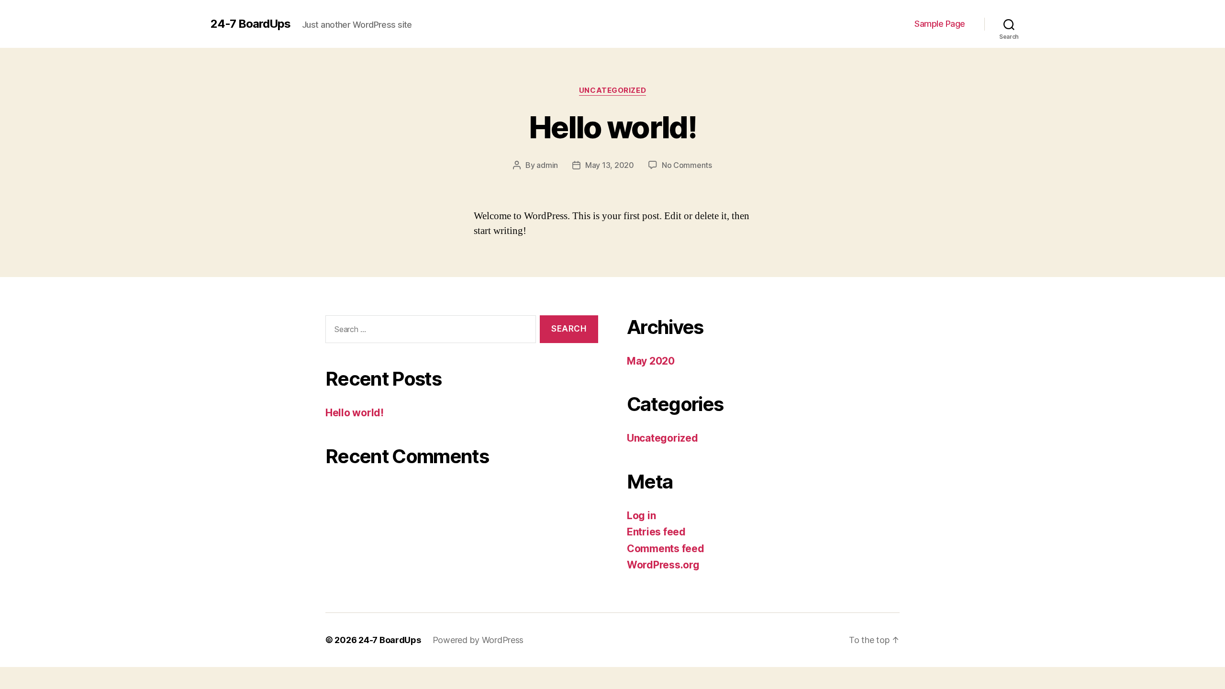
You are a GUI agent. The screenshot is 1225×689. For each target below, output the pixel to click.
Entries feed (656, 532)
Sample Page (939, 24)
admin (547, 165)
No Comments (687, 165)
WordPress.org (663, 565)
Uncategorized (612, 90)
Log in (641, 516)
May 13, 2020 (609, 165)
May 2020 (651, 361)
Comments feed (665, 549)
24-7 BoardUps (250, 24)
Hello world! (612, 127)
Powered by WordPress (478, 640)
